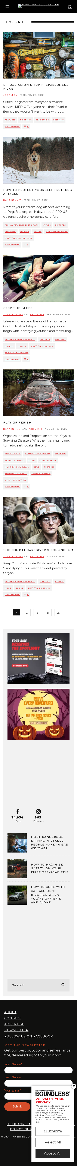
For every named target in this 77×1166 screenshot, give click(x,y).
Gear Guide (42, 120)
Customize (53, 1131)
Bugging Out (13, 454)
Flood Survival (14, 460)
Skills (19, 588)
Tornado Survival (16, 473)
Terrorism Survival (16, 353)
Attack (47, 225)
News (36, 467)
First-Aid (25, 120)
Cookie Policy (52, 1119)
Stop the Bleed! (18, 308)
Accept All (53, 1153)
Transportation (40, 473)
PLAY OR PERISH (17, 422)
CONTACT (12, 1018)
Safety (37, 231)
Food (31, 460)
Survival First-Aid (42, 346)
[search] (63, 985)
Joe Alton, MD (13, 314)
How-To (24, 231)
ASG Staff (37, 314)
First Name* (13, 1064)
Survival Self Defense (19, 238)
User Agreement (23, 1124)
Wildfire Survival (16, 480)
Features (10, 120)
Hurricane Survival (17, 467)
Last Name (12, 1077)
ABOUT (10, 1012)
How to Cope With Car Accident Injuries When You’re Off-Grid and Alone (48, 894)
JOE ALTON (10, 95)
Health (9, 346)
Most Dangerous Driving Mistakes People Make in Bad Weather (49, 842)
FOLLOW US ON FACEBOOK (28, 1036)
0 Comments (12, 126)
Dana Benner (12, 200)
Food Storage (47, 460)
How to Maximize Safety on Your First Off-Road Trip (50, 868)
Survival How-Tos (57, 231)
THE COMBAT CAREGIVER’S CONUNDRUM (38, 550)
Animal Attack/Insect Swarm (22, 225)
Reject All (53, 1142)
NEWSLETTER (16, 1030)
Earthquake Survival (37, 454)
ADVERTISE (14, 1024)
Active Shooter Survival (20, 339)
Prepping (58, 120)
